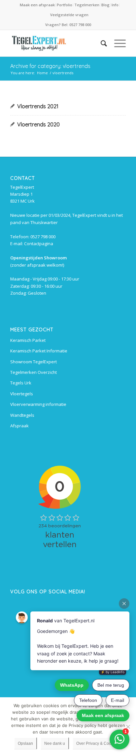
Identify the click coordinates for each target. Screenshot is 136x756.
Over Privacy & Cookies (97, 743)
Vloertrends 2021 (37, 106)
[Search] (100, 43)
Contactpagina (38, 244)
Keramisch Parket (28, 340)
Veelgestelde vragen (69, 14)
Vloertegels (21, 394)
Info (115, 4)
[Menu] (117, 43)
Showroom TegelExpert (33, 362)
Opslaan (25, 743)
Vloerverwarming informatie (38, 404)
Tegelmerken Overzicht (33, 372)
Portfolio (64, 4)
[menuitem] (38, 5)
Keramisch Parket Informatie (38, 351)
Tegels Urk (20, 383)
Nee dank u (54, 743)
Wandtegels (22, 415)
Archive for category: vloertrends (50, 66)
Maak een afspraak (37, 4)
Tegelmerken (86, 4)
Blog (105, 4)
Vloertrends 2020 (38, 124)
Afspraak (19, 426)
